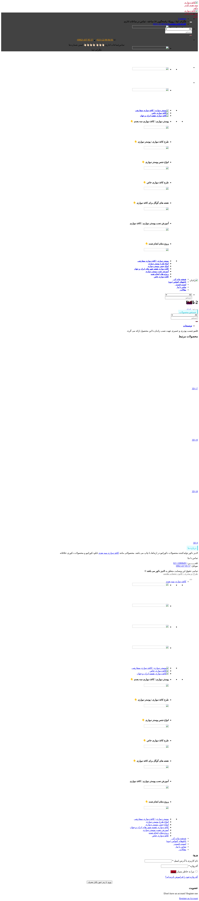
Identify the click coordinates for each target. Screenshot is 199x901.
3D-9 (195, 543)
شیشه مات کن (179, 279)
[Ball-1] (184, 82)
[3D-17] (154, 383)
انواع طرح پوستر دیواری (157, 822)
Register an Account (188, 898)
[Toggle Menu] (191, 22)
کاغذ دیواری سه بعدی (108, 553)
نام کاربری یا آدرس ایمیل (185, 861)
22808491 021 (180, 563)
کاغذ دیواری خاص (161, 277)
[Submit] (191, 35)
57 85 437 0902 (183, 566)
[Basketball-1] (184, 67)
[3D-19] (154, 435)
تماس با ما (181, 287)
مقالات (182, 290)
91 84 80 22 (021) (105, 40)
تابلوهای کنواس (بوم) (177, 282)
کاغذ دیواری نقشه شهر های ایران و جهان (149, 827)
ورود (173, 872)
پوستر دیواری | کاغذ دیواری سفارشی (151, 819)
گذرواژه (193, 866)
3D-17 (195, 388)
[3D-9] (154, 538)
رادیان (189, 309)
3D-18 (195, 491)
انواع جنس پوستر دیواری (157, 824)
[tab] (96, 325)
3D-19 (195, 440)
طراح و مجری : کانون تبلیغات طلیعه (180, 574)
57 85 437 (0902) (85, 40)
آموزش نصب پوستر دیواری (156, 830)
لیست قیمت (180, 284)
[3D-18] (154, 486)
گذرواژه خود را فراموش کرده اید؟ (181, 877)
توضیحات (187, 326)
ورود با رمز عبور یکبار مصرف (99, 882)
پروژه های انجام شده (159, 833)
